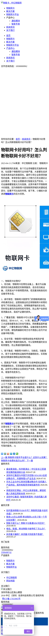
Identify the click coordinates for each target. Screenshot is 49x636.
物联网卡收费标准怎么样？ (17, 460)
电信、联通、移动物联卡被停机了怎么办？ (26, 529)
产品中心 (10, 48)
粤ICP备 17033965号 (11, 599)
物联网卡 (10, 8)
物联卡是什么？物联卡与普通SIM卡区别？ (25, 523)
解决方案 (10, 11)
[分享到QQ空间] (5, 454)
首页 (8, 35)
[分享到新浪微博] (8, 454)
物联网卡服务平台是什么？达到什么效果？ (24, 457)
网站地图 (10, 581)
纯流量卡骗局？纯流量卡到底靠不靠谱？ (25, 534)
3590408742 (6, 552)
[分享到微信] (17, 454)
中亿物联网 (11, 577)
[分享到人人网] (14, 454)
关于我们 (10, 30)
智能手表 (15, 24)
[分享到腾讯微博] (11, 454)
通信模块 (15, 21)
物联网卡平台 (12, 14)
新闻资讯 (10, 27)
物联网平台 (11, 567)
